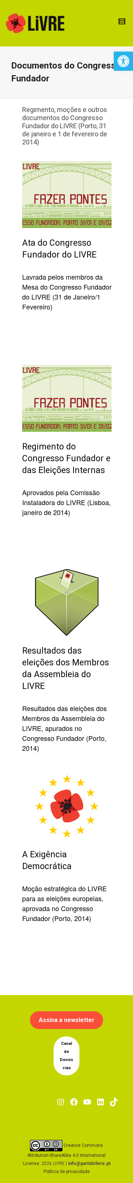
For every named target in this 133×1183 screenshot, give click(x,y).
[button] (123, 61)
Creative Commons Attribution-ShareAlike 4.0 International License (64, 1154)
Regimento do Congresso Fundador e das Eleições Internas (66, 458)
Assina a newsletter (67, 1019)
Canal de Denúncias (66, 1055)
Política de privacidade (67, 1171)
